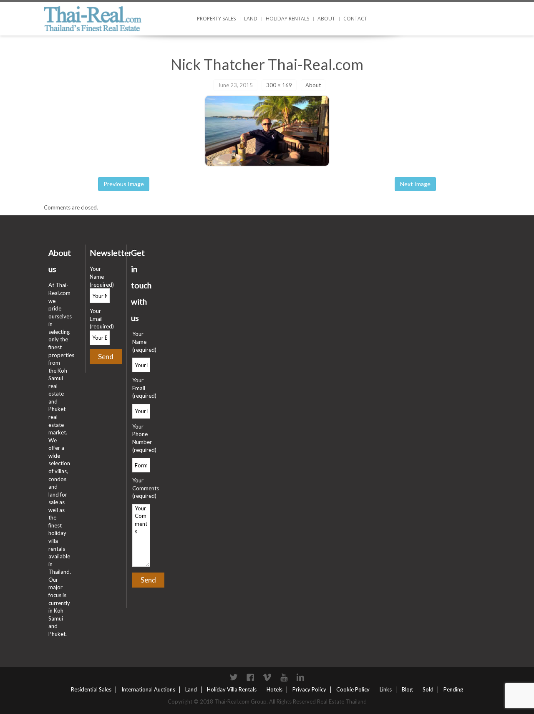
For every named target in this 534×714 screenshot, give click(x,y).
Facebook (250, 677)
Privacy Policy (309, 689)
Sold (428, 689)
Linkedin (300, 677)
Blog (407, 689)
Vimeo (267, 677)
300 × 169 (279, 85)
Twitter (233, 677)
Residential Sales (91, 689)
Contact (355, 18)
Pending (453, 689)
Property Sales (216, 18)
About (326, 18)
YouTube (283, 677)
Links (386, 689)
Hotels (274, 689)
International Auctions (148, 689)
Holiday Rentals (287, 18)
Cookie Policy (353, 689)
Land (250, 18)
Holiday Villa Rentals (232, 689)
